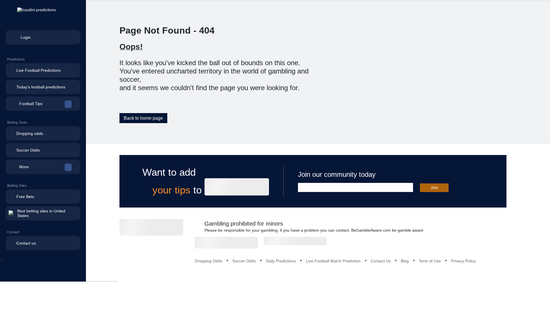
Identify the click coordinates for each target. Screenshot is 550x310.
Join (434, 187)
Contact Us (381, 261)
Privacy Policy (463, 261)
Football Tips (30, 103)
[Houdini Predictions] (151, 227)
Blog (405, 261)
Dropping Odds (208, 261)
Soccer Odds (244, 261)
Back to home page (143, 118)
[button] (43, 103)
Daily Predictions (281, 261)
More (24, 166)
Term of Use (430, 261)
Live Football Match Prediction (333, 261)
